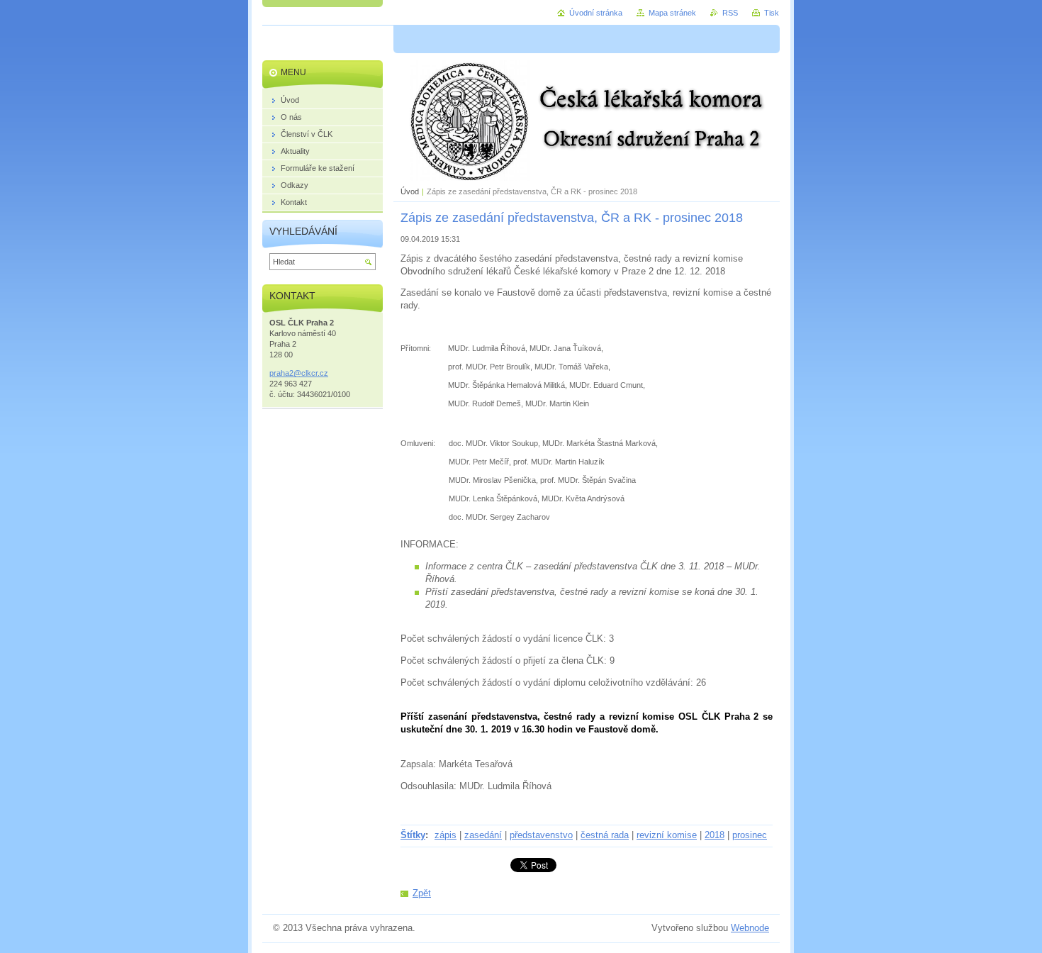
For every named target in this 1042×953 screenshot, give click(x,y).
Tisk (771, 13)
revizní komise (667, 835)
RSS (730, 13)
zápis (445, 835)
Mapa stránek (672, 13)
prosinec (749, 835)
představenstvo (541, 835)
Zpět (422, 893)
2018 (714, 835)
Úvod (409, 191)
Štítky (412, 835)
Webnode (750, 928)
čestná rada (605, 835)
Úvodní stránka (595, 13)
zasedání (483, 835)
